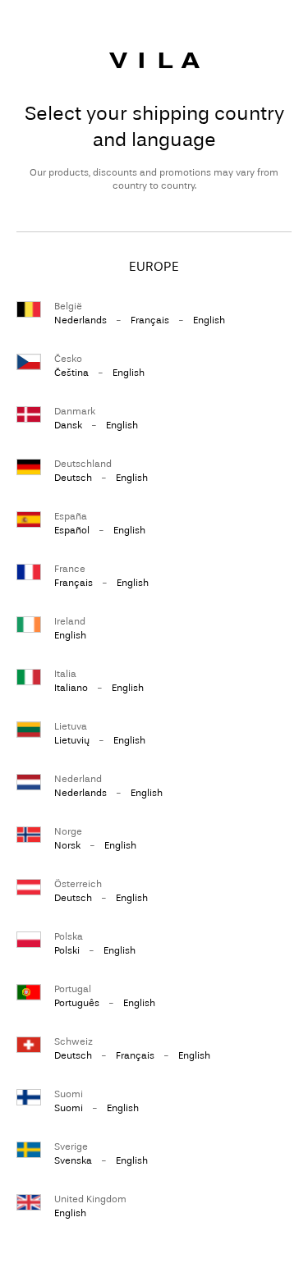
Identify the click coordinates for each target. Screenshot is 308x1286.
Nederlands (80, 320)
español (72, 530)
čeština (71, 372)
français (150, 320)
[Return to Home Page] (154, 59)
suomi (68, 1108)
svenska (73, 1160)
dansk (68, 425)
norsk (67, 845)
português (76, 1003)
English (209, 320)
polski (67, 950)
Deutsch (73, 477)
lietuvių (72, 740)
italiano (71, 687)
